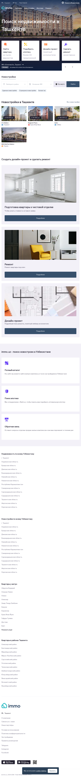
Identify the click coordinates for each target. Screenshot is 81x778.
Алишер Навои (7, 592)
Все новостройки (73, 102)
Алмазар (4, 600)
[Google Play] (24, 762)
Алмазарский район (9, 644)
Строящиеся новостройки (27, 90)
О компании (5, 718)
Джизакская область (9, 469)
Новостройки (29, 8)
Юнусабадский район (9, 675)
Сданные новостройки (9, 90)
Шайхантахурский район (10, 671)
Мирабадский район (9, 652)
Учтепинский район (8, 663)
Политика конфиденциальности (13, 734)
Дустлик (4, 622)
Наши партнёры (7, 725)
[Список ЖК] (51, 84)
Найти (73, 84)
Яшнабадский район (9, 686)
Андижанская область (9, 462)
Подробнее (40, 218)
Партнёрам (23, 3)
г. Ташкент (5, 458)
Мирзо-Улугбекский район (11, 656)
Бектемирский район (9, 648)
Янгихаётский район (9, 682)
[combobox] (14, 84)
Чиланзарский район (9, 667)
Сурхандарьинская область (11, 492)
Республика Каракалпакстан (12, 484)
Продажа (18, 8)
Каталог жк (42, 90)
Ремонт (48, 8)
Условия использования (10, 730)
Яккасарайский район (9, 678)
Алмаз (3, 596)
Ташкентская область (9, 500)
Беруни (4, 607)
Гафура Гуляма (7, 618)
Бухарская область (8, 466)
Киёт (3, 626)
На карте (61, 84)
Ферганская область (9, 503)
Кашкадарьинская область (11, 473)
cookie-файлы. (41, 771)
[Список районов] (25, 84)
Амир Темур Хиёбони (9, 603)
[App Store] (8, 762)
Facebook (5, 753)
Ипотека (40, 8)
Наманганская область (10, 481)
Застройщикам (7, 737)
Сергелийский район (9, 660)
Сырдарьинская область (10, 496)
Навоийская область (9, 477)
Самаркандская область (10, 488)
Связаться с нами (8, 722)
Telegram (4, 745)
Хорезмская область (9, 507)
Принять (52, 771)
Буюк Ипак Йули (7, 615)
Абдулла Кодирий (8, 588)
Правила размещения (9, 741)
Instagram (5, 749)
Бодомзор (5, 611)
